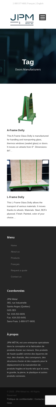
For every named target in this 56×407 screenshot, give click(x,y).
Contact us (16, 276)
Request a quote (19, 270)
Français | (32, 3)
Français (15, 264)
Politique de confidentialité (20, 399)
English (40, 3)
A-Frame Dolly (15, 130)
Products (15, 258)
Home (14, 245)
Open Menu (42, 17)
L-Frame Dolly (15, 197)
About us (15, 251)
